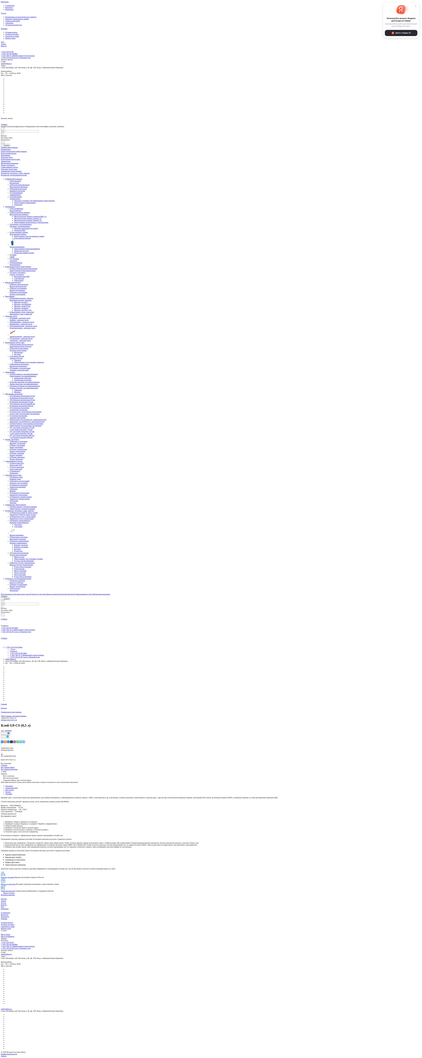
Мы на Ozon (5, 934)
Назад (12, 649)
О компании (10, 5)
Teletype (4, 938)
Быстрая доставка (8, 877)
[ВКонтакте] (2, 742)
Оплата (8, 792)
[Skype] (20, 742)
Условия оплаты (11, 32)
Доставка (8, 794)
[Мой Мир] (8, 742)
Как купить (9, 790)
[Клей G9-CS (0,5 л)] (9, 720)
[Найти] (3, 142)
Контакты (9, 7)
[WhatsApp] (17, 742)
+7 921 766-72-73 (18, 56)
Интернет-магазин (8, 895)
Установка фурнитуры (13, 25)
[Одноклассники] (5, 742)
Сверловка (9, 23)
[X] (11, 742)
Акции (3, 901)
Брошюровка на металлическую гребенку (20, 17)
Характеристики (11, 788)
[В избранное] (6, 733)
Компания (4, 909)
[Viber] (14, 742)
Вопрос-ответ (10, 38)
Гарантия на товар (12, 36)
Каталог (4, 899)
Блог (2, 907)
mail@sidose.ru (6, 64)
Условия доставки (12, 34)
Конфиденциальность (9, 1054)
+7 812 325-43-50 (7, 52)
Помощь (4, 919)
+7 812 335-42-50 (16, 58)
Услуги (3, 903)
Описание (9, 786)
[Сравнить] (5, 736)
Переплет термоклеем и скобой (17, 19)
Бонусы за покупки (8, 884)
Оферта (3, 1056)
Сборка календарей (12, 21)
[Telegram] (23, 742)
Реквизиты (9, 9)
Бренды (4, 905)
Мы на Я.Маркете (7, 936)
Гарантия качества (8, 891)
